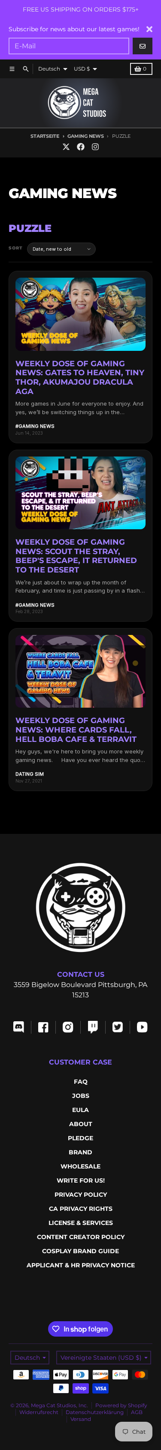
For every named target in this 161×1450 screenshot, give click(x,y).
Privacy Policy (81, 1194)
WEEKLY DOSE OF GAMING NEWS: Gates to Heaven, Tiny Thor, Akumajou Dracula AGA (79, 377)
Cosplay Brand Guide (80, 1251)
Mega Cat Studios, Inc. (59, 1405)
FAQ (81, 1081)
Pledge (80, 1138)
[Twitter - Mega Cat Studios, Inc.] (66, 146)
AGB (137, 1412)
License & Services (81, 1223)
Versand (80, 1419)
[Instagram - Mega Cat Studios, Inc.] (95, 146)
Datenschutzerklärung (95, 1412)
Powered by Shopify (121, 1405)
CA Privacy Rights (80, 1209)
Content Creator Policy (81, 1237)
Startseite (44, 136)
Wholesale (80, 1166)
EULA (80, 1110)
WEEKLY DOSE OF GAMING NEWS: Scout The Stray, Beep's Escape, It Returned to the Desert (76, 556)
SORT (16, 248)
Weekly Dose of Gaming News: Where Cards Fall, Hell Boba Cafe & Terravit (76, 730)
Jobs (80, 1096)
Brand (80, 1152)
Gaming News (85, 136)
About (80, 1124)
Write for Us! (81, 1180)
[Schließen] (149, 29)
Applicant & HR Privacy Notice (81, 1265)
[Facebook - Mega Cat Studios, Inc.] (80, 146)
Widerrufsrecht (38, 1412)
